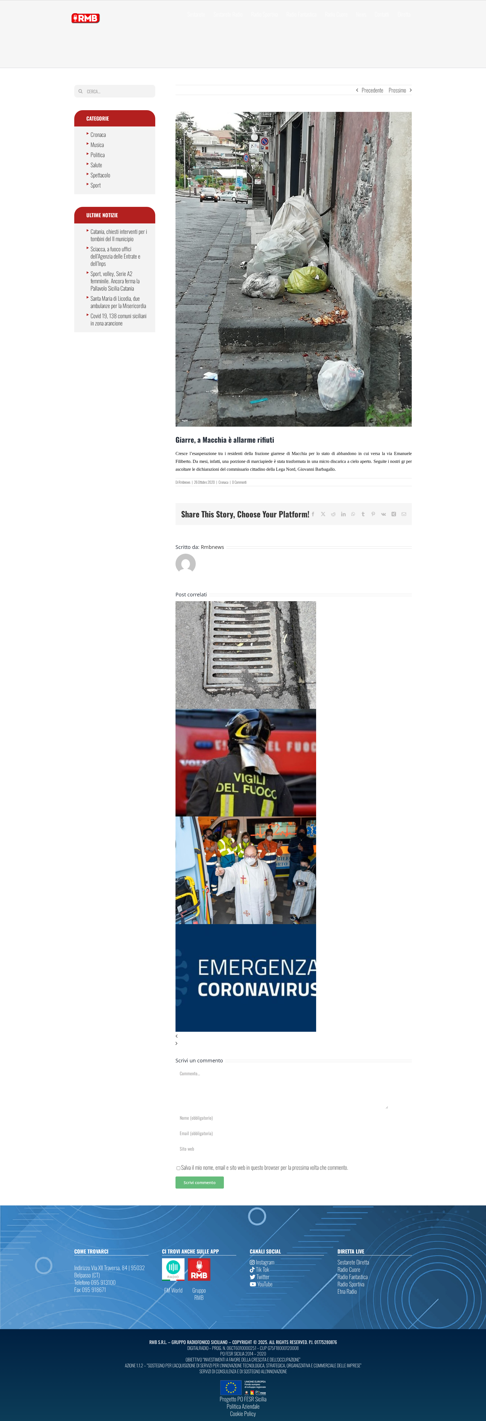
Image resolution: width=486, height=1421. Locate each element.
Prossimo (397, 90)
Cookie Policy (243, 1413)
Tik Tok (262, 1269)
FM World (173, 1290)
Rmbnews (184, 482)
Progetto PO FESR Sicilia (243, 1399)
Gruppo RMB (199, 1294)
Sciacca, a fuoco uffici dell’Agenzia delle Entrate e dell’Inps (115, 256)
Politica (98, 154)
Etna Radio (347, 1291)
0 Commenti (239, 482)
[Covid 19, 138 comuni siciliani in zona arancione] (246, 928)
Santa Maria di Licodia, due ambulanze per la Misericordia (118, 302)
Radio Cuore (349, 1269)
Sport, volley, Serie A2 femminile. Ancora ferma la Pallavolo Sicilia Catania (115, 280)
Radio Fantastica (353, 1276)
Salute (96, 164)
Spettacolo (100, 174)
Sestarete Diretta (353, 1262)
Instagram (264, 1262)
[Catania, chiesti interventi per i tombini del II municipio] (246, 605)
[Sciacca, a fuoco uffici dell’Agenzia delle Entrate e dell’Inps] (246, 712)
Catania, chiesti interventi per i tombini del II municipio (119, 235)
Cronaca (223, 482)
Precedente (372, 90)
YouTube (264, 1284)
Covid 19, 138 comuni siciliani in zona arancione (119, 319)
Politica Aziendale (243, 1406)
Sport (96, 185)
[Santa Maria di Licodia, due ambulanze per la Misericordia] (246, 820)
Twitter (262, 1276)
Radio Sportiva (351, 1284)
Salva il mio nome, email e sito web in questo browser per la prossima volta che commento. (264, 1167)
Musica (97, 144)
